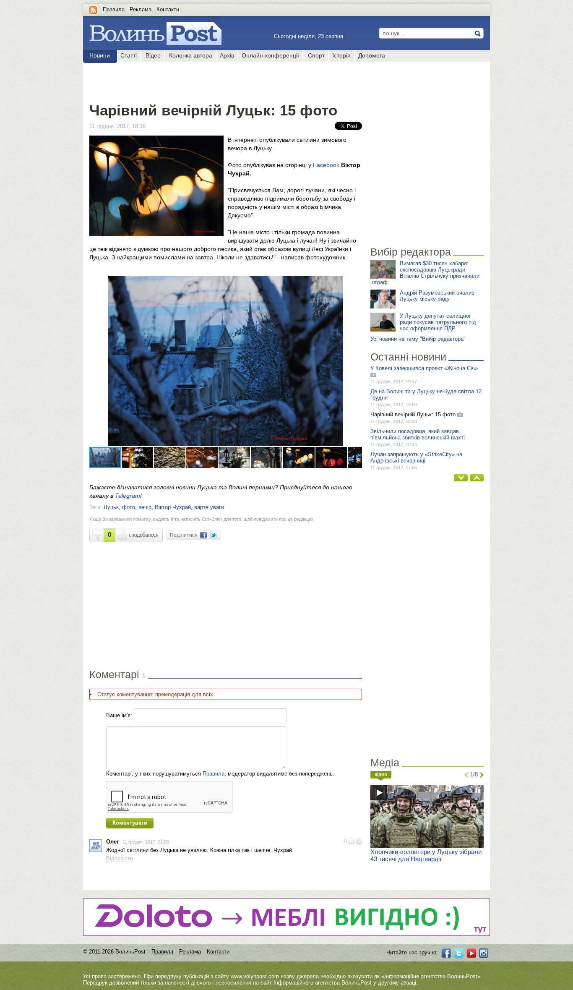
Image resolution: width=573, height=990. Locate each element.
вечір (144, 507)
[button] (354, 283)
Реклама (140, 9)
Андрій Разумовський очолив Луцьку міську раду (437, 296)
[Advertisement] (225, 80)
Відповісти (119, 858)
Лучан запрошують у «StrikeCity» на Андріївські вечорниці (416, 457)
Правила (114, 9)
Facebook (326, 165)
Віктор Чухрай (173, 507)
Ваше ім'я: (119, 715)
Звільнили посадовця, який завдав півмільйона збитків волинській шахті (417, 434)
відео (381, 774)
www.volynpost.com (255, 976)
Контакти (167, 9)
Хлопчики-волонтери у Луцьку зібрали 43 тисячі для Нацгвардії (426, 855)
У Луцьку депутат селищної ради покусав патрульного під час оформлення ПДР (438, 322)
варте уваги (209, 507)
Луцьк (111, 507)
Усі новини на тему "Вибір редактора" (418, 339)
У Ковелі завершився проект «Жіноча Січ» (424, 368)
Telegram (127, 495)
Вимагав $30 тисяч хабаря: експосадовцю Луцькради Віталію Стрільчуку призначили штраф (424, 272)
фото (128, 507)
